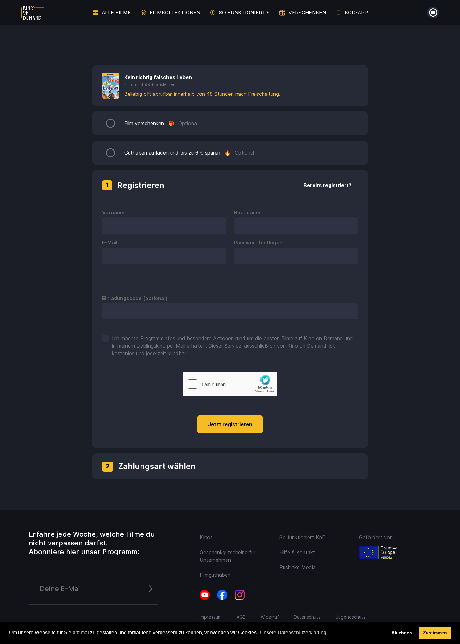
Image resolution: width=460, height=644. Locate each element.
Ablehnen (401, 632)
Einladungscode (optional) (135, 298)
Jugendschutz (351, 617)
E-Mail (109, 242)
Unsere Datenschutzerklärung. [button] (294, 632)
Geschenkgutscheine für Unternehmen (227, 556)
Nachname (247, 212)
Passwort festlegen (258, 242)
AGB (241, 617)
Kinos (206, 537)
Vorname (113, 212)
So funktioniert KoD (302, 537)
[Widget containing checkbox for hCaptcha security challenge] (230, 384)
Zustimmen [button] (435, 632)
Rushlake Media (297, 567)
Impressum (211, 617)
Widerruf (270, 617)
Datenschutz (307, 617)
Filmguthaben (215, 575)
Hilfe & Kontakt (297, 552)
